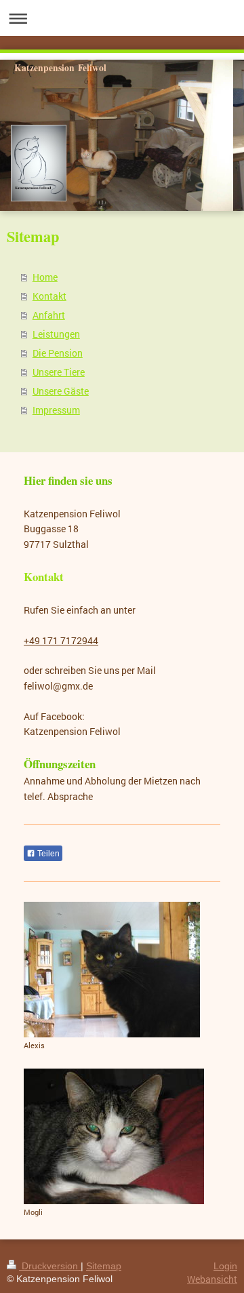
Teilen (47, 853)
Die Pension (58, 352)
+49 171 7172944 (61, 640)
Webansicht (212, 1279)
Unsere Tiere (59, 371)
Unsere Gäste (61, 390)
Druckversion (50, 1265)
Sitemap (103, 1265)
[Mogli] (114, 1136)
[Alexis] (112, 969)
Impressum (56, 409)
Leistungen (56, 333)
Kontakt (49, 296)
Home (45, 277)
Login (225, 1265)
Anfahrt (49, 315)
